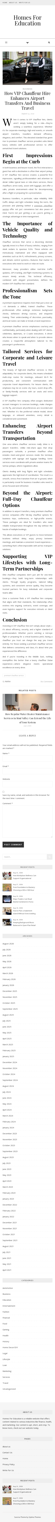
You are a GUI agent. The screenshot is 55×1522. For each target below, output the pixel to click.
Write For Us (24, 2)
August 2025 (8, 1015)
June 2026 (7, 955)
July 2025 (7, 1020)
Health (5, 1335)
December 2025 (10, 991)
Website (6, 779)
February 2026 (9, 979)
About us (6, 1446)
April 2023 (7, 1181)
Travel (5, 1383)
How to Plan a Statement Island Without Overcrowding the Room (24, 912)
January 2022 (8, 1216)
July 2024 (7, 1092)
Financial (6, 1317)
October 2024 (9, 1074)
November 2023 (10, 1139)
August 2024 (8, 1086)
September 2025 (10, 1009)
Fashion (6, 1311)
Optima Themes (35, 1517)
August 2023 (8, 1157)
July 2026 (7, 949)
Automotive (8, 1288)
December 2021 (10, 1222)
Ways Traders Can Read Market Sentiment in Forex (23, 900)
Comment (8, 803)
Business (27, 89)
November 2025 (10, 997)
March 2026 (8, 973)
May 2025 (7, 1032)
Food (5, 1323)
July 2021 (7, 1252)
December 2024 (10, 1062)
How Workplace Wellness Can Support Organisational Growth (24, 877)
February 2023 (9, 1193)
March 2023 (8, 1187)
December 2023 (10, 1133)
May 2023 (7, 1175)
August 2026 (8, 943)
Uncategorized (9, 1389)
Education (7, 1300)
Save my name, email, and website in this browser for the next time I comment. (26, 797)
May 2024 (7, 1104)
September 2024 (10, 1080)
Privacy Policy (9, 1464)
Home (5, 2)
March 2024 (8, 1115)
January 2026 (8, 985)
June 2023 (7, 1169)
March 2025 (8, 1044)
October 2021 (9, 1234)
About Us (13, 2)
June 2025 (7, 1026)
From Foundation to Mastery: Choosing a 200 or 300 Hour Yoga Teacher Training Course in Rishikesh (24, 889)
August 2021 (8, 1246)
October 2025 (9, 1003)
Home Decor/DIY (10, 1347)
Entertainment (9, 1306)
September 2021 (10, 1240)
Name (6, 753)
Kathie (8, 681)
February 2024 (9, 1121)
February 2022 (9, 1210)
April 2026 (7, 967)
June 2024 (7, 1098)
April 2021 (7, 1270)
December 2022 (10, 1204)
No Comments (46, 681)
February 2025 (9, 1050)
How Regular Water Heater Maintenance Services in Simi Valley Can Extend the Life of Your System (27, 718)
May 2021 (7, 1264)
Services (6, 1377)
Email (6, 766)
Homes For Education (27, 20)
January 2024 (8, 1127)
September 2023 (10, 1151)
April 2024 (7, 1109)
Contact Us (7, 1452)
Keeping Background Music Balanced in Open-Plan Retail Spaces (24, 924)
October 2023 (9, 1145)
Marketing (7, 1371)
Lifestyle (6, 1359)
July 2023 (7, 1163)
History (6, 1341)
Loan (5, 1365)
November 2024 (10, 1068)
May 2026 (7, 961)
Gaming (6, 1329)
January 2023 (8, 1198)
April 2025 (7, 1038)
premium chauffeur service (14, 675)
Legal (5, 1353)
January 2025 (8, 1056)
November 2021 (10, 1228)
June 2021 (7, 1258)
